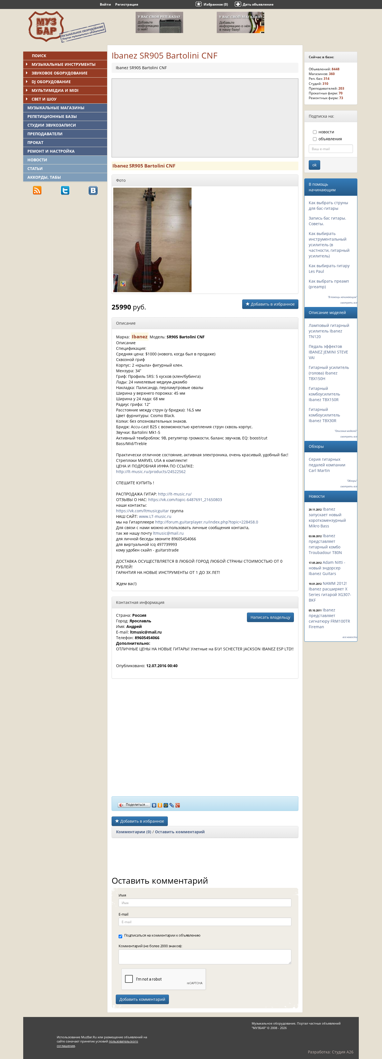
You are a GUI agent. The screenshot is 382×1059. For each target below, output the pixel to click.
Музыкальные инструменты (64, 64)
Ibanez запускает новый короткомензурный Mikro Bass (327, 517)
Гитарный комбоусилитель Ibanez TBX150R (324, 394)
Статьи (35, 168)
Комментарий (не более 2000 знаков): (150, 945)
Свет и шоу (44, 99)
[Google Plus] (178, 804)
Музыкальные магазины (55, 107)
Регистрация (126, 4)
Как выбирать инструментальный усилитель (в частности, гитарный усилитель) (329, 245)
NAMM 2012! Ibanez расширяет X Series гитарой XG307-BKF (330, 592)
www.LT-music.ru (155, 516)
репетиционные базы (52, 116)
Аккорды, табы (44, 177)
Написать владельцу (270, 617)
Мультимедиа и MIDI (55, 90)
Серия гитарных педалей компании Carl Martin (327, 465)
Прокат (35, 142)
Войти (105, 4)
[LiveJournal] (172, 804)
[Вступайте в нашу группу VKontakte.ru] (93, 190)
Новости (37, 159)
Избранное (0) (216, 4)
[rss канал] (37, 190)
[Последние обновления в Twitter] (65, 190)
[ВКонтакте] (154, 804)
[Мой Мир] (166, 804)
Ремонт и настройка (51, 151)
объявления (330, 138)
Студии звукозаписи (51, 125)
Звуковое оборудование (60, 73)
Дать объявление (258, 4)
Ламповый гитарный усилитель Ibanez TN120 (329, 331)
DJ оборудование (51, 81)
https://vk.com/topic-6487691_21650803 (185, 499)
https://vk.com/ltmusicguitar (142, 510)
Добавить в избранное (272, 304)
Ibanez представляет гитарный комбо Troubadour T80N (325, 544)
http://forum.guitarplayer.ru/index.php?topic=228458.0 (206, 522)
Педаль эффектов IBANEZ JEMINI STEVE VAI (328, 352)
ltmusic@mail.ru (168, 533)
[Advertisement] (65, 238)
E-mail (123, 914)
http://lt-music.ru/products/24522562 (151, 471)
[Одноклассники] (160, 804)
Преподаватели (45, 133)
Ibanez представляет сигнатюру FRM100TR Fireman (329, 618)
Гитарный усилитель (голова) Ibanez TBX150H (329, 373)
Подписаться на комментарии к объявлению (162, 935)
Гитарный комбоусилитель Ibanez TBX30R (324, 415)
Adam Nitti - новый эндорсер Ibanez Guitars (327, 568)
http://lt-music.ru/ (175, 494)
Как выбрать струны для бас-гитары (328, 205)
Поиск (39, 55)
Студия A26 (342, 1052)
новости (326, 131)
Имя (122, 895)
